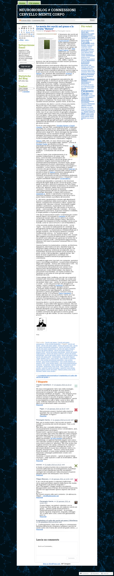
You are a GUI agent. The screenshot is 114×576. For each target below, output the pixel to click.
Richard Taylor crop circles (45, 371)
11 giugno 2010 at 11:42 (61, 420)
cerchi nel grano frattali (67, 347)
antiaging (84, 37)
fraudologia (84, 59)
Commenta (71, 558)
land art (72, 169)
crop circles (55, 358)
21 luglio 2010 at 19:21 (53, 465)
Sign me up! (25, 66)
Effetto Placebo (90, 49)
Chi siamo (34, 3)
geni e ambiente (91, 58)
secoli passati (63, 41)
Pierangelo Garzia (87, 92)
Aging (83, 32)
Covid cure (84, 47)
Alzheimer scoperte (87, 35)
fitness (88, 57)
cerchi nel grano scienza (55, 354)
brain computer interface (86, 40)
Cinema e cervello (90, 44)
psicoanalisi (84, 95)
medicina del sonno (90, 73)
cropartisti (46, 365)
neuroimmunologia (86, 81)
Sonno (86, 112)
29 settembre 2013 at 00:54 (48, 522)
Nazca (52, 172)
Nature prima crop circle (66, 369)
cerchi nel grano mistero (66, 349)
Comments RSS (38, 20)
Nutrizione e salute (89, 86)
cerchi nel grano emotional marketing (56, 346)
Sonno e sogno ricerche (87, 114)
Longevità (84, 68)
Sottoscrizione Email (26, 46)
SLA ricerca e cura (90, 110)
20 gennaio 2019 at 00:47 (56, 409)
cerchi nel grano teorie (69, 355)
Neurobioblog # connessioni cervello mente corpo (47, 12)
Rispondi (39, 405)
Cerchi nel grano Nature (44, 350)
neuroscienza (85, 83)
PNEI (91, 94)
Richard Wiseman (86, 106)
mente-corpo (83, 76)
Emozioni (84, 51)
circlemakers (65, 178)
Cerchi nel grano (51, 342)
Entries (26, 20)
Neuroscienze (84, 84)
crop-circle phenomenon (68, 363)
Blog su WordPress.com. (52, 564)
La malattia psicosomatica (48, 375)
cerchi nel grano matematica (46, 349)
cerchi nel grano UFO (43, 357)
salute (86, 108)
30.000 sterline (56, 438)
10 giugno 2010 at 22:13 (62, 385)
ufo (82, 119)
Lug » (27, 40)
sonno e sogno (90, 113)
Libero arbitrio (90, 66)
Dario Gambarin (65, 293)
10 (27, 32)
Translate (26, 92)
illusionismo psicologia (85, 64)
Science (69, 73)
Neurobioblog (87, 79)
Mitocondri (84, 77)
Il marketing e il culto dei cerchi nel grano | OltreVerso (56, 520)
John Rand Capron (66, 49)
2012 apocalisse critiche (87, 30)
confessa (59, 285)
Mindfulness (90, 76)
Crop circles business (52, 344)
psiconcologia (85, 100)
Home (22, 3)
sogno (82, 112)
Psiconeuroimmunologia (87, 101)
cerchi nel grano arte (65, 346)
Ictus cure (83, 60)
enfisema (87, 52)
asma (89, 38)
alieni (87, 32)
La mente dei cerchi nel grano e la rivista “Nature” (55, 27)
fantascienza (84, 57)
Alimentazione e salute (87, 33)
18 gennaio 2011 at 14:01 (60, 479)
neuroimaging (84, 80)
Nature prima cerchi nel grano (46, 369)
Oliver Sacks (83, 87)
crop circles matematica (50, 362)
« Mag (21, 40)
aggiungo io (40, 194)
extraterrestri (90, 55)
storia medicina (85, 116)
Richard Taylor (42, 144)
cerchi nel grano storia (53, 355)
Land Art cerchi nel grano (50, 368)
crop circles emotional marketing (52, 360)
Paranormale (90, 88)
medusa (62, 216)
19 (31, 34)
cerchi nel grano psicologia (55, 352)
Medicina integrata (87, 74)
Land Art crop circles (67, 368)
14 (20, 34)
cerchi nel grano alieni (49, 346)
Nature (39, 73)
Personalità (83, 88)
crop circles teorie (52, 363)
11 (29, 32)
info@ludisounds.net (51, 496)
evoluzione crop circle (51, 366)
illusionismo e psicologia (88, 61)
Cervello (85, 42)
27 (34, 36)
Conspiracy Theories (86, 46)
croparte (39, 365)
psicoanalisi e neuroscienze (87, 97)
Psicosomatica (85, 102)
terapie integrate (90, 117)
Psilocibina (84, 103)
